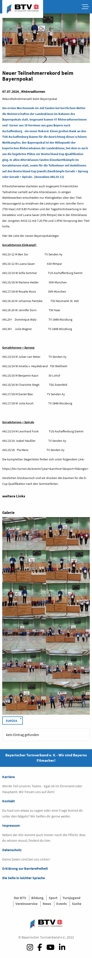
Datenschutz (11, 850)
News (47, 903)
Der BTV (20, 897)
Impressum (11, 825)
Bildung (37, 897)
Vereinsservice (26, 903)
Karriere (8, 777)
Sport (53, 897)
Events (61, 903)
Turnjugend (71, 897)
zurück (11, 721)
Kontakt (8, 801)
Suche (76, 903)
